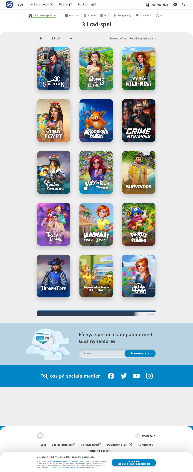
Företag (64, 4)
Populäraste (137, 38)
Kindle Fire (145, 15)
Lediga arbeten (40, 4)
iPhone (92, 15)
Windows (74, 15)
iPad (106, 15)
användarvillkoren (68, 467)
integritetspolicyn (51, 467)
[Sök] (183, 4)
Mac (162, 15)
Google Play (124, 15)
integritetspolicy (59, 461)
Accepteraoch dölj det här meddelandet (134, 462)
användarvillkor (77, 461)
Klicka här (79, 467)
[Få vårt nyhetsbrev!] (175, 4)
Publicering (85, 4)
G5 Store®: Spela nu (44, 15)
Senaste (151, 38)
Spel (21, 4)
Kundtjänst (145, 444)
